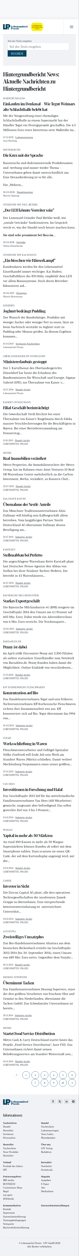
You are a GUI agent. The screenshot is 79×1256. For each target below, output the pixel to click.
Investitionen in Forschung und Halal (33, 787)
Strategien (21, 292)
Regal (6, 1191)
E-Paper (45, 1184)
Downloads (47, 1170)
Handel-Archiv (23, 389)
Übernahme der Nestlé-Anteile (27, 502)
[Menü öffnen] (71, 27)
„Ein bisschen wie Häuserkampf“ (29, 258)
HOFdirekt (8, 1199)
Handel (7, 1127)
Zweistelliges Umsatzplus (23, 935)
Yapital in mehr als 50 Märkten (28, 833)
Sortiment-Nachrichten (28, 343)
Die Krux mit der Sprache (23, 153)
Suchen (17, 53)
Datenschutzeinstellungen (55, 1205)
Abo (43, 1188)
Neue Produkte (10, 1152)
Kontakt (7, 1209)
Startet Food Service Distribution (29, 1031)
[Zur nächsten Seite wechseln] (72, 1083)
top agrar (7, 1195)
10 (63, 1082)
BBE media (8, 1180)
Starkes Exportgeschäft (21, 599)
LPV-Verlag (47, 1148)
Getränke (21, 242)
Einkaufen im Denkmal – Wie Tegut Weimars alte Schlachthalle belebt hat (39, 104)
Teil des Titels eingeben (20, 40)
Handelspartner (25, 192)
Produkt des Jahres (13, 1166)
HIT (5, 1170)
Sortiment (8, 1134)
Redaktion (46, 1152)
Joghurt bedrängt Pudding (24, 309)
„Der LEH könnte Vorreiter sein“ (28, 208)
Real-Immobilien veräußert (24, 456)
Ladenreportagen (24, 137)
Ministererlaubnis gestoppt (25, 360)
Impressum (9, 1213)
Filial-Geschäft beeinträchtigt (26, 406)
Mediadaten (47, 1191)
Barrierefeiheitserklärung (16, 1227)
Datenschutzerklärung (14, 1217)
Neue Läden (47, 1134)
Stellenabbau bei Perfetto (22, 553)
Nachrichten (47, 1127)
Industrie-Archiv (23, 536)
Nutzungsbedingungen (14, 1220)
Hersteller (8, 1130)
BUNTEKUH (9, 1184)
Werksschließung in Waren (25, 741)
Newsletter (46, 1166)
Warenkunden (48, 1138)
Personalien (9, 1138)
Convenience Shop (12, 1188)
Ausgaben (46, 1180)
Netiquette (8, 1224)
